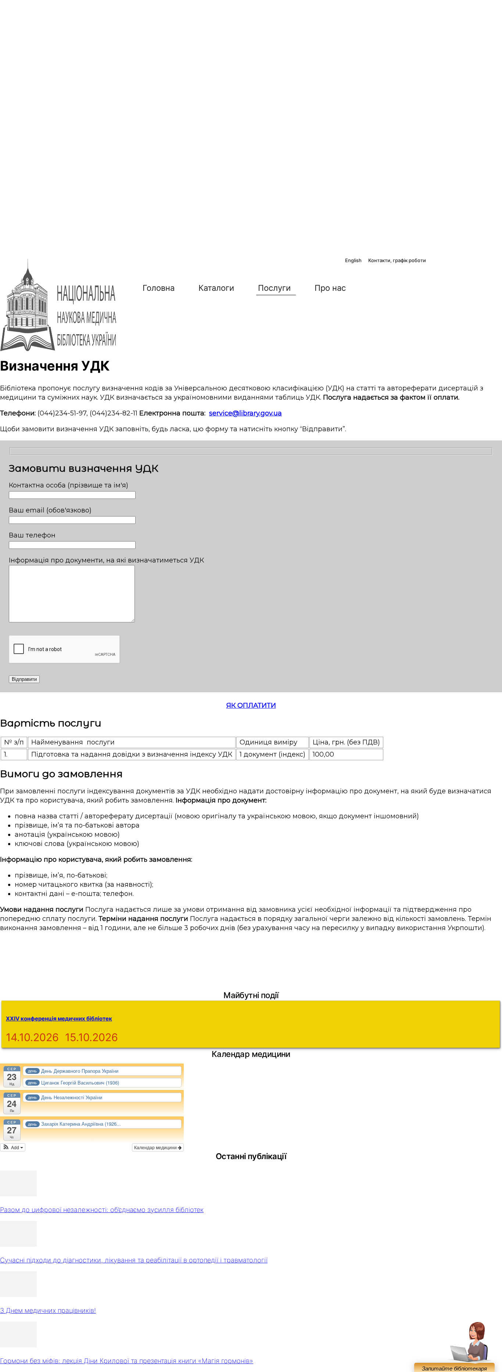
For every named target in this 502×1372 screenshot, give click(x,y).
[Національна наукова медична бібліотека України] (59, 305)
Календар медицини (156, 1147)
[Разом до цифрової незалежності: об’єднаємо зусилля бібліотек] (18, 1194)
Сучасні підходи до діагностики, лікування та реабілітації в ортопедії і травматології (134, 1260)
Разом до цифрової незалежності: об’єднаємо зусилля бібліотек (102, 1210)
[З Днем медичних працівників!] (18, 1294)
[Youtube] (468, 261)
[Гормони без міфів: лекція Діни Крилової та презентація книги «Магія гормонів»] (18, 1345)
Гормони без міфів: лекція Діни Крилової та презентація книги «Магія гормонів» (126, 1361)
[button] (374, 288)
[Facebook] (436, 261)
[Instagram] (452, 261)
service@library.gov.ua (245, 413)
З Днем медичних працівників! (48, 1310)
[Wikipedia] (484, 261)
